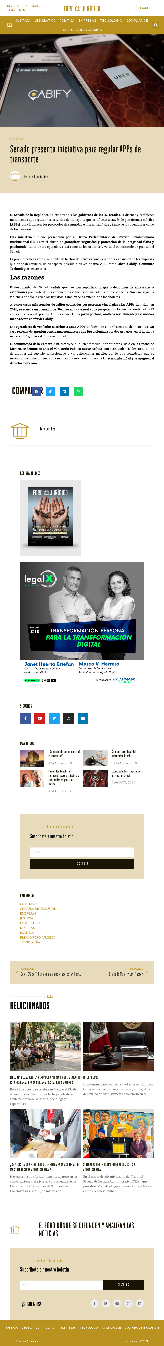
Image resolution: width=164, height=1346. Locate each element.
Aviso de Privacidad (27, 1341)
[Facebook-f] (25, 718)
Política (66, 20)
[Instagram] (68, 718)
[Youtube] (39, 718)
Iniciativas (17, 10)
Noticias (27, 928)
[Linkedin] (83, 718)
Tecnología (111, 20)
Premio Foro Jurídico (37, 937)
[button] (155, 25)
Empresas (87, 20)
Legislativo (44, 20)
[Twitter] (54, 718)
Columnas (31, 6)
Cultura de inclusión (82, 29)
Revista (13, 6)
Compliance (137, 20)
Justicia (22, 20)
